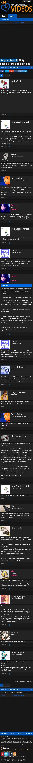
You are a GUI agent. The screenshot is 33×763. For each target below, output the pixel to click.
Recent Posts (5, 19)
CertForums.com (22, 762)
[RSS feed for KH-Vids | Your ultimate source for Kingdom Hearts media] (15, 754)
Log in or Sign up (26, 1)
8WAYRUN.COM (20, 692)
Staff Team (3, 751)
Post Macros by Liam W (20, 756)
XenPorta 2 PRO (3, 692)
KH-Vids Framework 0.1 (6, 758)
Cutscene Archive (8, 749)
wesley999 (16, 81)
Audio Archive (16, 749)
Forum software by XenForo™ (7, 756)
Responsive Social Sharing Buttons (9, 762)
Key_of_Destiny (18, 367)
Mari (13, 506)
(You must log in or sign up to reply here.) (24, 681)
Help (30, 734)
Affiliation (9, 751)
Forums (12, 16)
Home (4, 16)
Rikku (14, 154)
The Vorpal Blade (19, 436)
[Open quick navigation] (32, 22)
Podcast (29, 749)
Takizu (14, 250)
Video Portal (23, 749)
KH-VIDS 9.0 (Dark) (7, 734)
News (2, 749)
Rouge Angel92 (18, 652)
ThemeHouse (22, 759)
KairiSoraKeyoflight (20, 121)
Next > (8, 75)
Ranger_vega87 (18, 596)
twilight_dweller (18, 392)
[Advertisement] (16, 41)
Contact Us (22, 734)
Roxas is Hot (17, 178)
